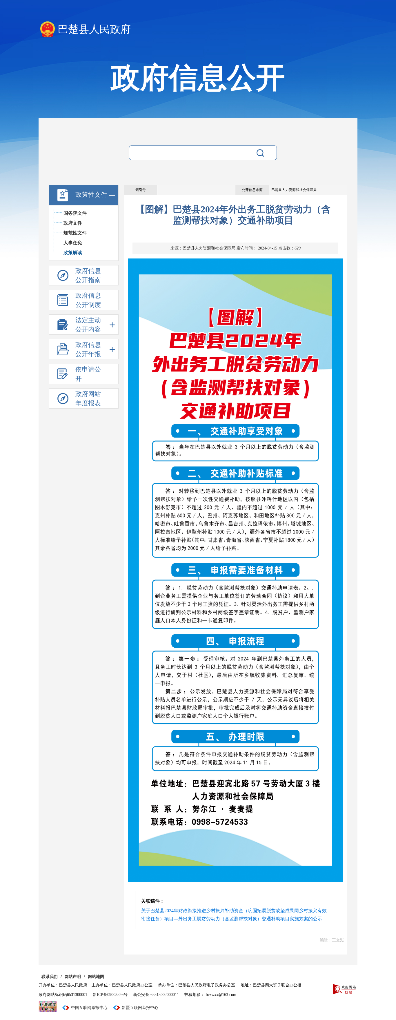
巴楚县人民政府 (94, 29)
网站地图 (96, 977)
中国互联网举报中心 (89, 1008)
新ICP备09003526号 (110, 994)
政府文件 (72, 223)
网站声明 (73, 977)
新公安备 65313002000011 (156, 994)
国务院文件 (75, 213)
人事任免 (72, 242)
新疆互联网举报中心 (140, 1008)
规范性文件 (75, 232)
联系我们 (49, 977)
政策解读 (72, 252)
